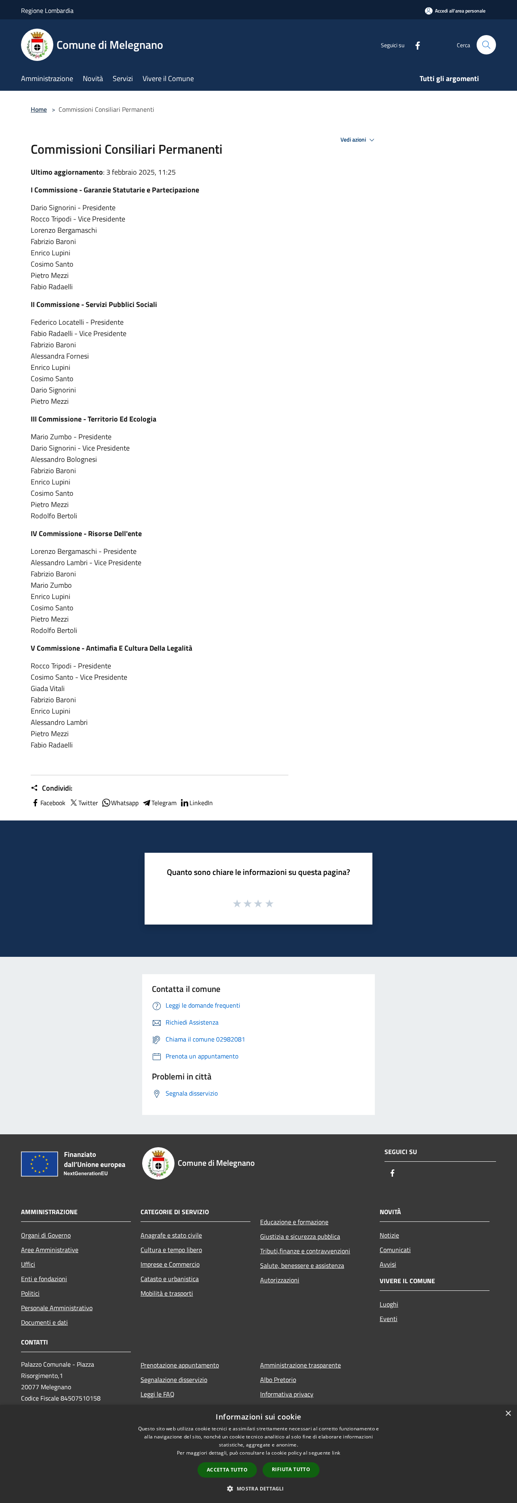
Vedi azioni (353, 139)
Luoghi (389, 1304)
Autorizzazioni (279, 1280)
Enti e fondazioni (44, 1279)
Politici (30, 1293)
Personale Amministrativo (56, 1308)
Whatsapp (125, 803)
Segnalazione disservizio (174, 1379)
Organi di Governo (46, 1235)
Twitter (88, 803)
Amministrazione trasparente (300, 1365)
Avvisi (388, 1264)
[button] (258, 1488)
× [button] (508, 1414)
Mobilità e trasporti (167, 1293)
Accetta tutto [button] (227, 1469)
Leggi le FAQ (157, 1394)
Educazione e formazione (294, 1222)
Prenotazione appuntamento (180, 1365)
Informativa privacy (286, 1394)
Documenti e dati (44, 1322)
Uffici (28, 1264)
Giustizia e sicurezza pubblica (300, 1236)
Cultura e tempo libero (171, 1250)
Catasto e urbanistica (170, 1279)
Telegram (164, 803)
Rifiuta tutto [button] (291, 1469)
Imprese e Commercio (170, 1264)
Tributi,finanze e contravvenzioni (305, 1251)
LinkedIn (201, 803)
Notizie (389, 1235)
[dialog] (258, 1454)
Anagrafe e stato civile (171, 1235)
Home (39, 109)
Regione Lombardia (47, 10)
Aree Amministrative (49, 1250)
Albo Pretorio (278, 1379)
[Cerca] (486, 44)
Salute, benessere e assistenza (302, 1265)
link (336, 1452)
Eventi (388, 1318)
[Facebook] (414, 44)
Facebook (52, 803)
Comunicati (395, 1250)
